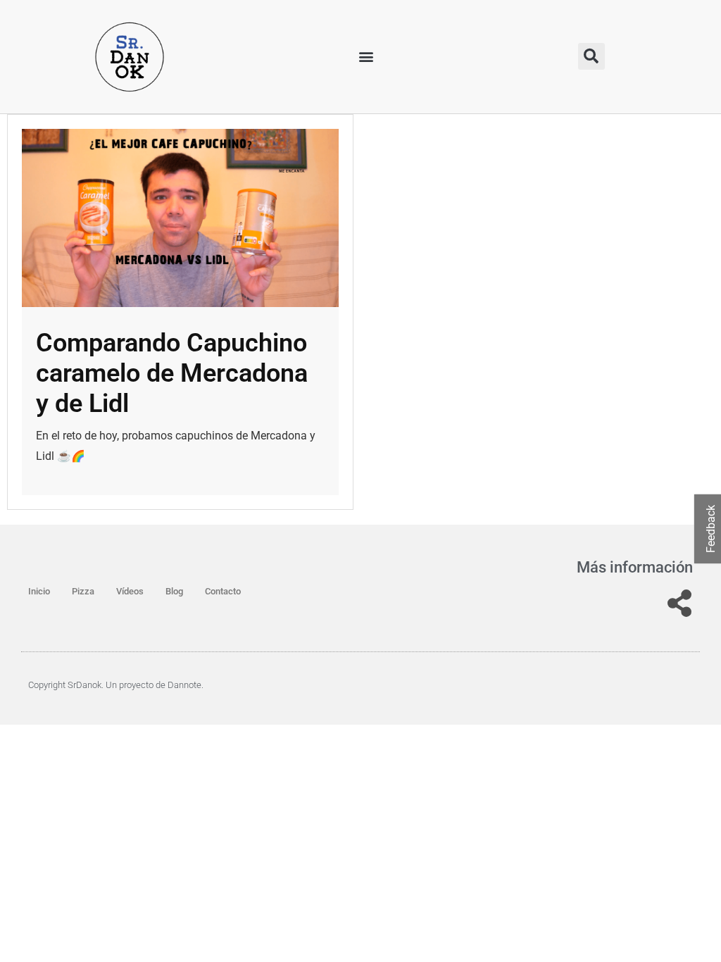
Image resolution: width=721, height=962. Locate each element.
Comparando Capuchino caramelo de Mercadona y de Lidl (172, 373)
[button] (366, 56)
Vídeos (130, 591)
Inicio (39, 591)
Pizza (83, 591)
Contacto (223, 591)
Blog (174, 591)
